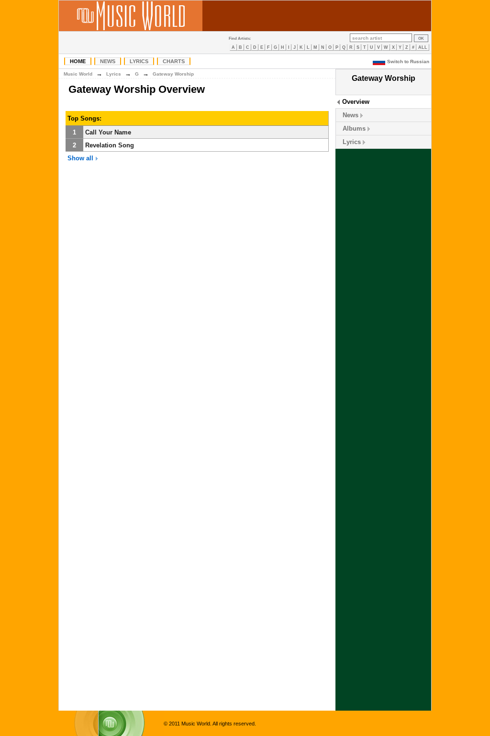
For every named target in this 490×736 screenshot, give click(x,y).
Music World (78, 74)
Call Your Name (108, 132)
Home (78, 61)
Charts (174, 61)
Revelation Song (109, 145)
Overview (355, 101)
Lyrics (139, 61)
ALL (422, 47)
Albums (354, 128)
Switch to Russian (408, 61)
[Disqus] (197, 315)
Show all (81, 158)
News (107, 61)
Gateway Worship (173, 74)
